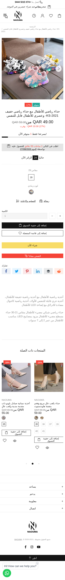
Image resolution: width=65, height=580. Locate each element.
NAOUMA (18, 16)
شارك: (5, 265)
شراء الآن (32, 245)
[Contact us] (7, 573)
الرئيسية (32, 27)
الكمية (5, 211)
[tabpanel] (16, 405)
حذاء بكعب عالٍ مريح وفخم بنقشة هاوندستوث (47, 405)
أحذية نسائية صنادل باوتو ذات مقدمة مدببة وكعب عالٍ (16, 405)
